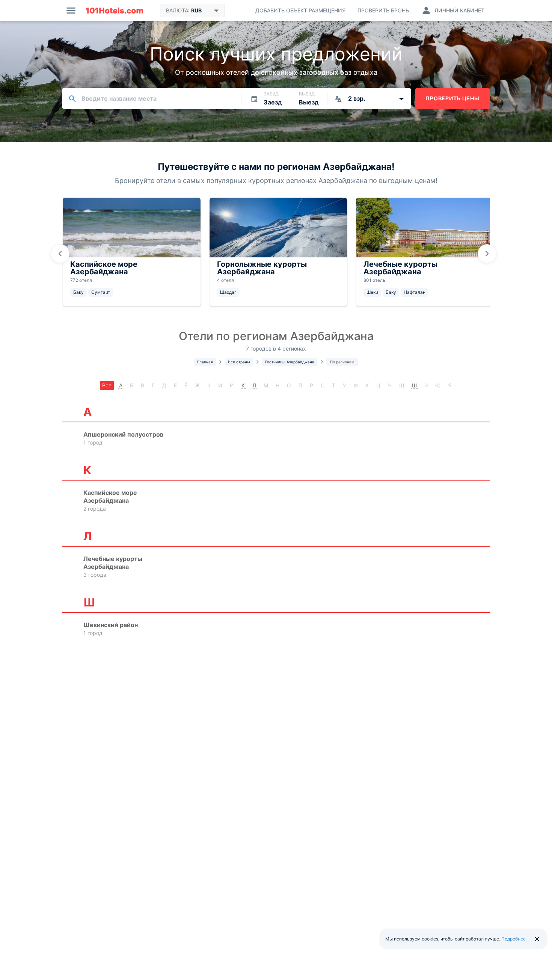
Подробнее (513, 939)
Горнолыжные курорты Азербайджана (262, 268)
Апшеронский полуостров (123, 434)
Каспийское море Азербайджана (103, 268)
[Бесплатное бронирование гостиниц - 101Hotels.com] (114, 10)
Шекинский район (110, 625)
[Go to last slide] (60, 253)
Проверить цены (452, 98)
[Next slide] (487, 253)
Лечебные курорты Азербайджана (400, 268)
